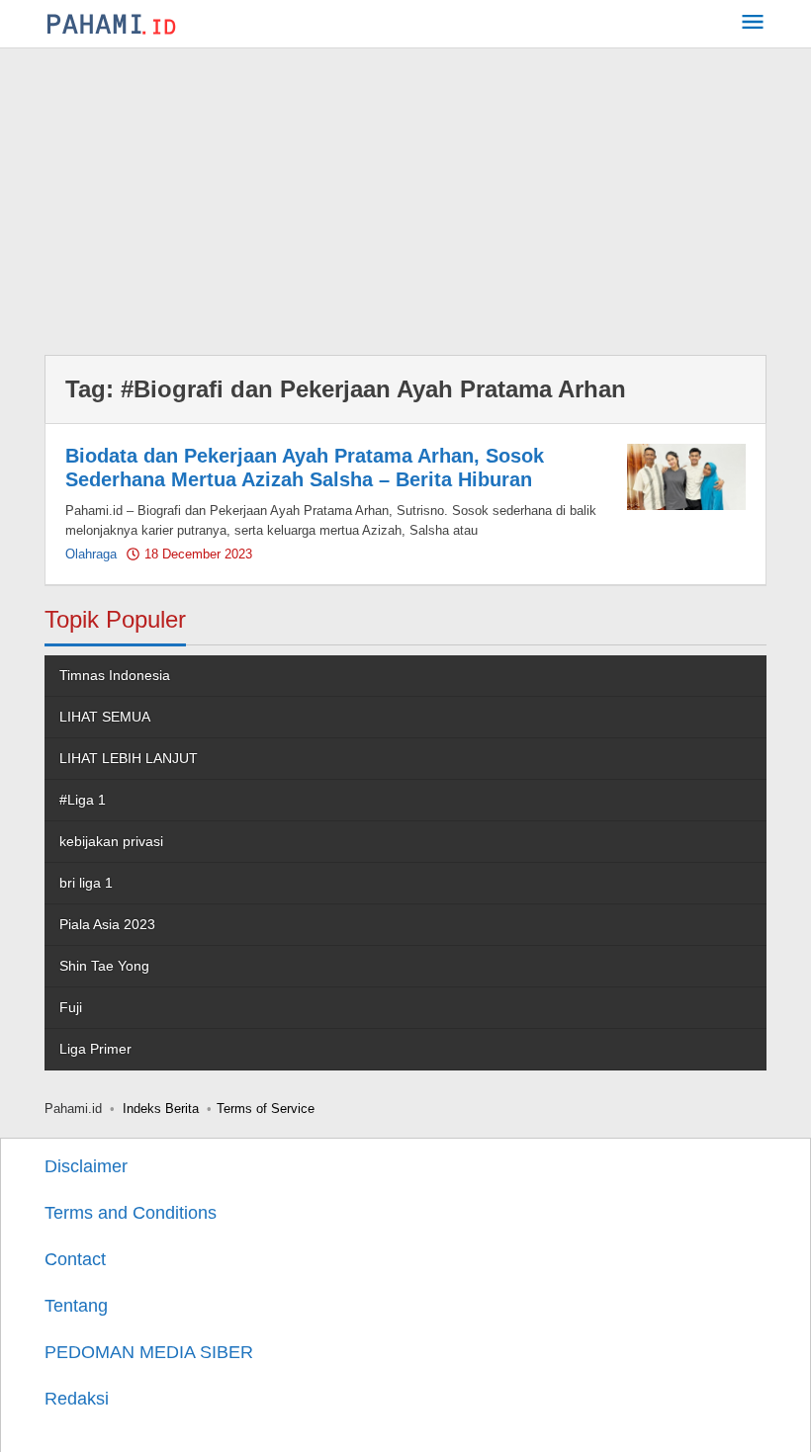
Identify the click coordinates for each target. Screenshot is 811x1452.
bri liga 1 (86, 883)
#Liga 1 (82, 800)
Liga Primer (95, 1049)
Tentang (76, 1306)
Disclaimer (86, 1166)
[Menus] (752, 24)
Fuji (70, 1007)
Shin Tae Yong (104, 966)
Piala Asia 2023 (107, 924)
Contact (75, 1259)
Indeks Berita (161, 1108)
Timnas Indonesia (114, 675)
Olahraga (91, 554)
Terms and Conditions (131, 1213)
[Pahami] (111, 24)
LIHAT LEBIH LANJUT (128, 758)
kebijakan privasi (111, 841)
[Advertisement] (405, 196)
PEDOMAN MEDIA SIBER (149, 1352)
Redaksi (77, 1399)
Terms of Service (266, 1108)
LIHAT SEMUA (104, 717)
